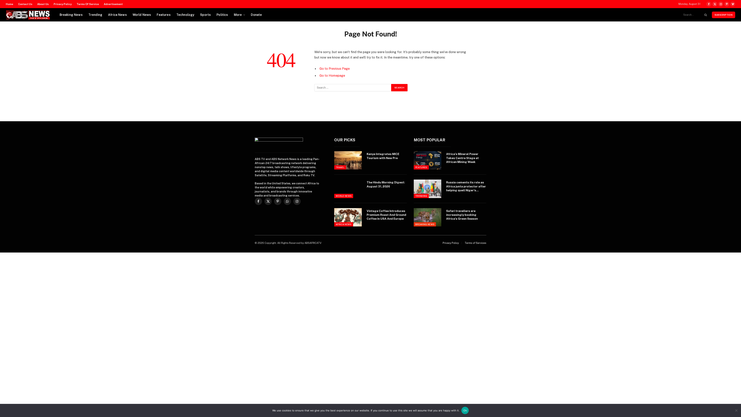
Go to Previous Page (334, 68)
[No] (736, 410)
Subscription (724, 15)
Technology (185, 15)
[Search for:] (353, 87)
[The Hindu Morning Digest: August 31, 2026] (348, 189)
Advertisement (113, 4)
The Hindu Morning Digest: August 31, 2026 (386, 184)
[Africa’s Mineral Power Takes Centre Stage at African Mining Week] (427, 160)
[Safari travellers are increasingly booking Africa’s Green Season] (427, 217)
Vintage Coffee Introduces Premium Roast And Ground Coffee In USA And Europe (386, 214)
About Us (43, 4)
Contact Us (25, 4)
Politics (222, 15)
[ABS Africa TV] (28, 15)
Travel (340, 167)
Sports (205, 15)
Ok (465, 410)
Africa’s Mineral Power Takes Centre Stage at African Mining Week (462, 158)
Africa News (117, 15)
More (238, 15)
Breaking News (71, 15)
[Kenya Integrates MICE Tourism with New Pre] (348, 160)
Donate (256, 15)
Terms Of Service (88, 4)
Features (163, 15)
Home (9, 4)
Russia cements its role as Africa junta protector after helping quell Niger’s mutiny (466, 186)
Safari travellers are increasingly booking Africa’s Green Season (462, 214)
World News (142, 15)
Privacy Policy (63, 4)
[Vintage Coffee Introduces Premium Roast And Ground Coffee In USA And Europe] (348, 217)
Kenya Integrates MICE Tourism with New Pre (383, 155)
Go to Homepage (332, 75)
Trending (95, 15)
